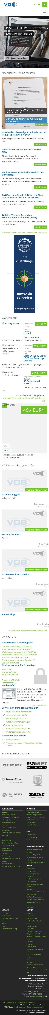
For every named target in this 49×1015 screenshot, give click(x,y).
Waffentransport (13, 739)
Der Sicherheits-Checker (34, 921)
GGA (28, 923)
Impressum (5, 923)
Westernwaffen (7, 851)
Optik (4, 838)
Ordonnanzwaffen (8, 845)
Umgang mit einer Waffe (16, 715)
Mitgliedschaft (31, 822)
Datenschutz (22, 1002)
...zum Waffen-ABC (39, 705)
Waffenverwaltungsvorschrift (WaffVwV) (19, 652)
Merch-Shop (31, 871)
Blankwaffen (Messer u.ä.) (10, 817)
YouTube (42, 1007)
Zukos (29, 972)
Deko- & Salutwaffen (9, 827)
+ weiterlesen (40, 144)
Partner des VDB (7, 916)
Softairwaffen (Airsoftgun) (10, 843)
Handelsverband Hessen (35, 965)
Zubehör (5, 853)
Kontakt (4, 921)
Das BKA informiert (10, 663)
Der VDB (5, 913)
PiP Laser (30, 941)
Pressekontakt (31, 835)
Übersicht (5, 812)
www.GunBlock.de (10, 674)
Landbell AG (31, 967)
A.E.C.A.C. (30, 905)
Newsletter (30, 907)
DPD (28, 959)
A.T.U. (28, 952)
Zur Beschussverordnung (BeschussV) (18, 660)
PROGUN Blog (31, 881)
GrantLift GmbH (32, 926)
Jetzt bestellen (19, 58)
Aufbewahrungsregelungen (18, 722)
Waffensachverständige (34, 897)
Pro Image (30, 944)
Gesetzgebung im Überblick (36, 862)
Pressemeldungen (33, 837)
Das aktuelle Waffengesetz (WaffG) (17, 646)
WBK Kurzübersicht (14, 725)
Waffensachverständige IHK (18, 728)
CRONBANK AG (32, 918)
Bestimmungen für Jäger (16, 718)
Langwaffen (6, 830)
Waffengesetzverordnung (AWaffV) (17, 649)
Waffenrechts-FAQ (33, 840)
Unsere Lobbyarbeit (33, 855)
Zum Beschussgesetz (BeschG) (15, 657)
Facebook (35, 1007)
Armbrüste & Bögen (8, 815)
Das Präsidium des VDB (10, 918)
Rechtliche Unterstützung (35, 949)
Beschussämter (32, 894)
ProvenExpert (31, 947)
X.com (29, 1007)
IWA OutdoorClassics (34, 931)
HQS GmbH (30, 929)
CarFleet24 (30, 916)
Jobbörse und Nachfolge (35, 884)
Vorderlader (6, 848)
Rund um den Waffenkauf (35, 892)
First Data (30, 962)
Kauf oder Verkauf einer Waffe (19, 712)
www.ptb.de (7, 669)
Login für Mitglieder (33, 825)
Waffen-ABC (30, 887)
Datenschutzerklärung (9, 929)
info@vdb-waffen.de (37, 996)
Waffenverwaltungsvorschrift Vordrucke (19, 654)
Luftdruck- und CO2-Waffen (11, 833)
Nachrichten (31, 869)
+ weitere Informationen (36, 490)
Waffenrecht (31, 889)
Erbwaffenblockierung (34, 902)
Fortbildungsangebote (34, 879)
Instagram (22, 1007)
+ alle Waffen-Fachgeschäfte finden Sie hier (28, 630)
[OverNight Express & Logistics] (24, 273)
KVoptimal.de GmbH (33, 934)
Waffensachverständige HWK (18, 732)
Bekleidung (6, 856)
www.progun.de (10, 1005)
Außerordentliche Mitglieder (36, 817)
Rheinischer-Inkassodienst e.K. (37, 970)
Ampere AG (30, 913)
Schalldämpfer (7, 840)
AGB (3, 926)
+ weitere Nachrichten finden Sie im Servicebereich (24, 232)
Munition (5, 835)
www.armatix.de (9, 672)
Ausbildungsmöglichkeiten (35, 899)
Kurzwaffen (6, 825)
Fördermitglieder (32, 820)
